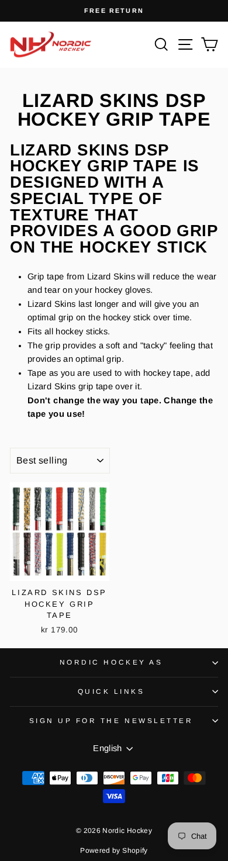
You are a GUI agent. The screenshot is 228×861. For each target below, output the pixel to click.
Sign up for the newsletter (111, 720)
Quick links (111, 691)
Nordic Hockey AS (111, 662)
